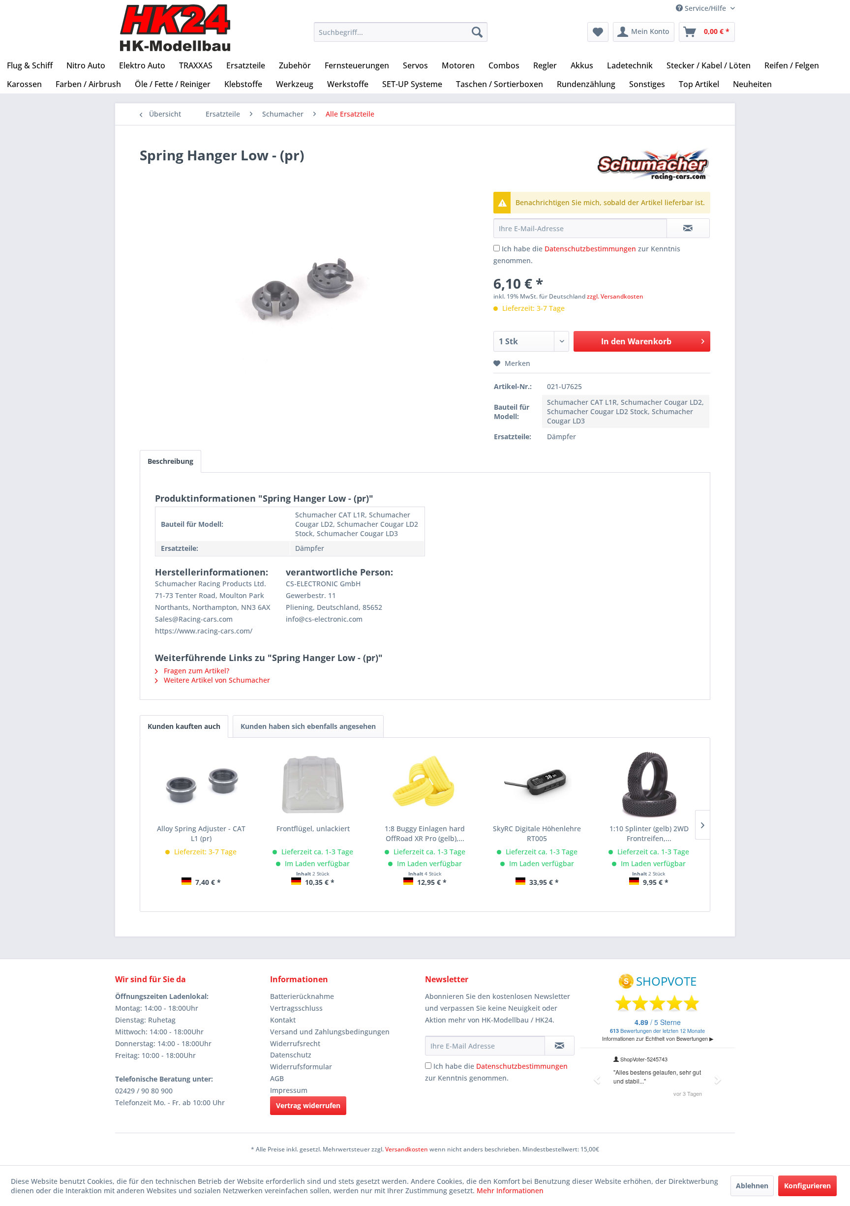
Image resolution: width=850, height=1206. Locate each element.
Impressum (288, 1090)
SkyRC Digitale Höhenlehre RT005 (537, 833)
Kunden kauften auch (184, 726)
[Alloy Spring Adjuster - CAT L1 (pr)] (201, 784)
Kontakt (283, 1020)
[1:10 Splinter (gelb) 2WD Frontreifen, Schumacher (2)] (649, 784)
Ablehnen (752, 1185)
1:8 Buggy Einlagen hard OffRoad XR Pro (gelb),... (425, 833)
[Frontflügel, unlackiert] (313, 784)
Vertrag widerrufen (308, 1105)
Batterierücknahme (302, 996)
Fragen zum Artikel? (195, 670)
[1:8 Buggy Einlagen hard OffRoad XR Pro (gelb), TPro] (425, 784)
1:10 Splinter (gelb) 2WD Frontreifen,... (649, 833)
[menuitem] (400, 32)
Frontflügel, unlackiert (313, 828)
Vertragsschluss (296, 1008)
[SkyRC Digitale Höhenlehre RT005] (537, 784)
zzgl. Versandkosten (615, 296)
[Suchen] (477, 32)
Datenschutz (290, 1054)
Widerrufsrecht (295, 1043)
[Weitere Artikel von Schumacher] (653, 165)
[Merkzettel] (597, 32)
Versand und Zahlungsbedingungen (330, 1031)
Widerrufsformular (301, 1066)
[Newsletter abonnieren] (560, 1045)
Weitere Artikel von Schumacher (216, 680)
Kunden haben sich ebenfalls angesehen (308, 726)
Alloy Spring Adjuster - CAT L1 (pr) (201, 833)
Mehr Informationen (510, 1190)
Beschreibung (170, 461)
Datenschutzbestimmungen (590, 248)
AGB (277, 1078)
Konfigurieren (807, 1185)
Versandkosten (406, 1149)
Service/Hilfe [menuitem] (705, 8)
